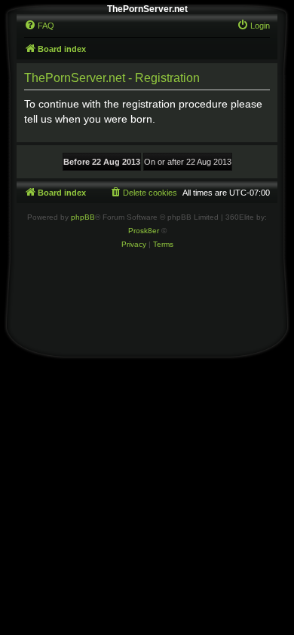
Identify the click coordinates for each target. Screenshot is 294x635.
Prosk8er (143, 230)
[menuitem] (39, 26)
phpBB (83, 217)
